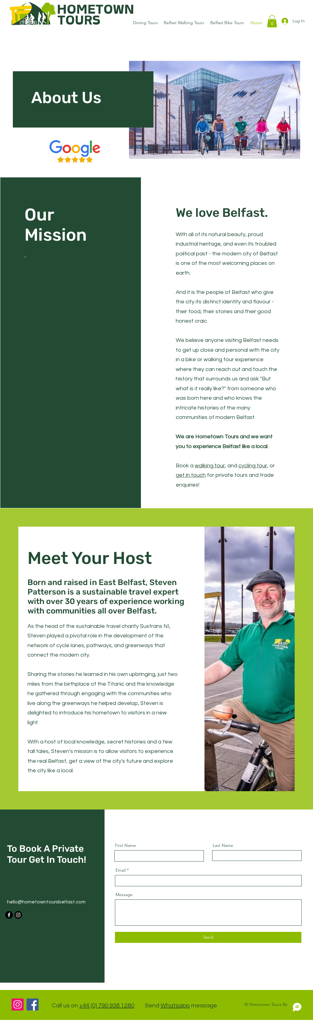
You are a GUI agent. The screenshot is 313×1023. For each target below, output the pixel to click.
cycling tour (252, 466)
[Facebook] (9, 915)
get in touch (191, 475)
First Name (125, 845)
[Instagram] (18, 915)
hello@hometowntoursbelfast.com (46, 901)
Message (124, 894)
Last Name (223, 845)
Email (121, 870)
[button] (272, 21)
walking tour (210, 466)
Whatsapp (175, 1006)
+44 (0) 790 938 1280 (106, 1006)
